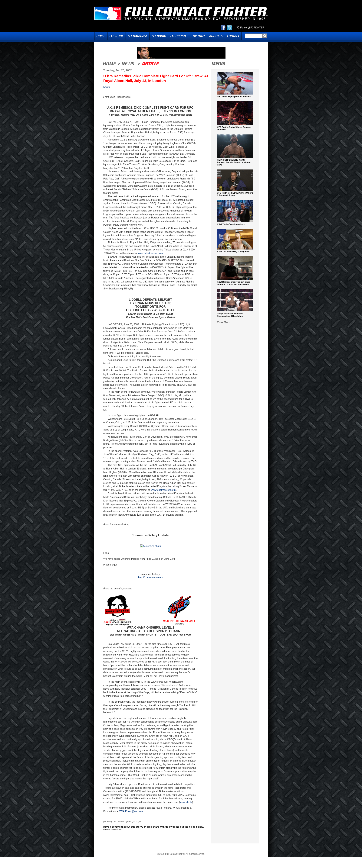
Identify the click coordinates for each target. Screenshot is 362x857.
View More (223, 322)
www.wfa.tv (186, 802)
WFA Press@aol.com (131, 811)
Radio (159, 36)
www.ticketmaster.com (150, 253)
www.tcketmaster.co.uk (163, 489)
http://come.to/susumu (150, 577)
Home (100, 36)
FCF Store (116, 36)
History (199, 36)
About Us (216, 36)
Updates (179, 36)
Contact (233, 36)
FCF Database (138, 36)
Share (106, 86)
